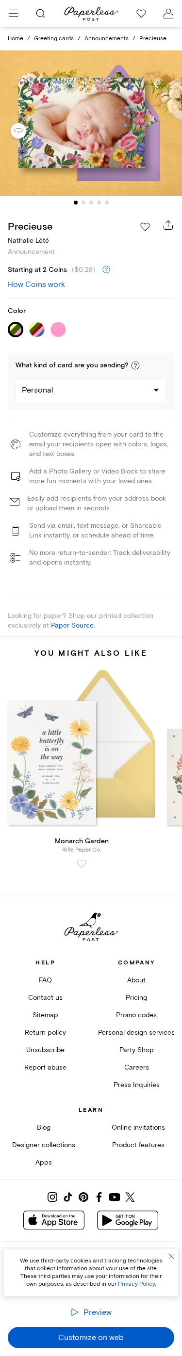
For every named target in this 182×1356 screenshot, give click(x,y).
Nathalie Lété (28, 241)
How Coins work (36, 284)
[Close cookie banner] (171, 1256)
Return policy (45, 1032)
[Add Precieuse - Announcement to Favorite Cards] (145, 227)
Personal (37, 390)
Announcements (106, 38)
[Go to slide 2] (83, 203)
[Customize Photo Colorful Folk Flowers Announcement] (91, 123)
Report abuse (45, 1067)
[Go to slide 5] (107, 203)
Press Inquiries (137, 1085)
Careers (136, 1067)
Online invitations (138, 1127)
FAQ (45, 980)
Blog (43, 1127)
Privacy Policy (136, 1284)
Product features (138, 1145)
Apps (43, 1162)
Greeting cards (54, 38)
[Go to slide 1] (76, 203)
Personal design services (136, 1032)
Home (15, 38)
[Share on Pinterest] (83, 1197)
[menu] (13, 13)
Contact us (45, 997)
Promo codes (136, 1015)
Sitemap (45, 1015)
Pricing (136, 997)
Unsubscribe (45, 1050)
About (136, 980)
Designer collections (43, 1145)
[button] (135, 365)
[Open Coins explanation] (106, 270)
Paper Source (72, 625)
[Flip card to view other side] (26, 131)
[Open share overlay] (168, 225)
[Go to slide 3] (91, 203)
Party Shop (136, 1050)
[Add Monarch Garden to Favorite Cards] (81, 863)
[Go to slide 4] (99, 203)
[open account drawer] (168, 13)
